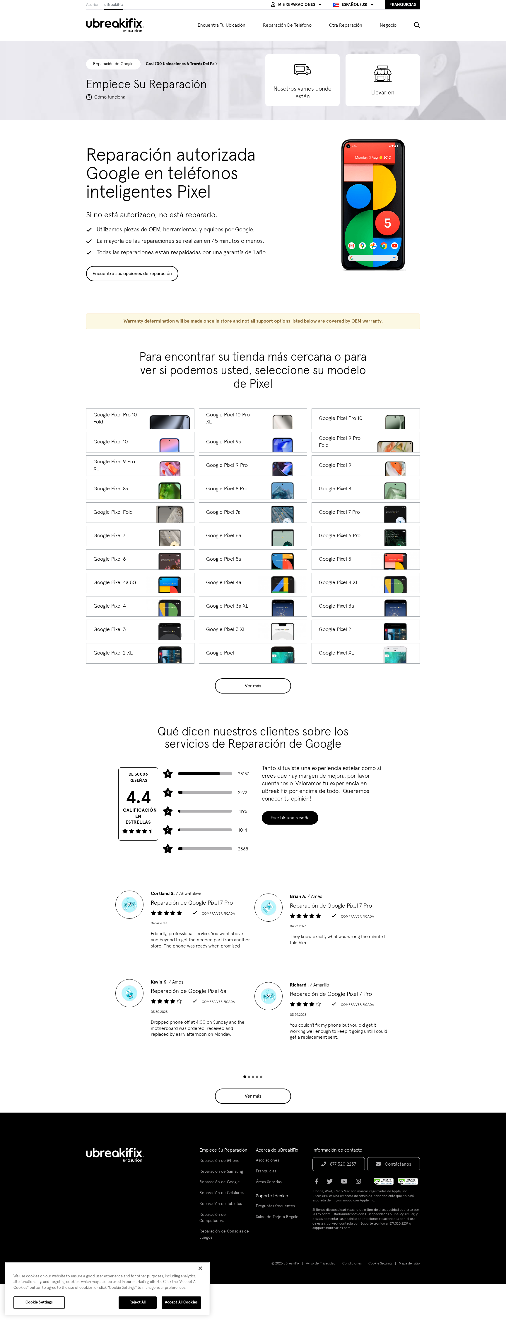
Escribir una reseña (290, 818)
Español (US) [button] (354, 5)
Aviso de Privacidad (321, 1263)
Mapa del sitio (409, 1263)
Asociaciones (267, 1160)
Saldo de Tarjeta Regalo (277, 1217)
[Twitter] (331, 1183)
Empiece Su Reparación (223, 1150)
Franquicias (266, 1171)
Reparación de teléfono (287, 25)
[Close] (200, 1268)
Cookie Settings (380, 1263)
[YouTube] (346, 1183)
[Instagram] (360, 1183)
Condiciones (352, 1263)
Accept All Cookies (181, 1302)
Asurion (93, 5)
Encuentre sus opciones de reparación (132, 273)
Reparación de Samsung (221, 1171)
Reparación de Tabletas (220, 1204)
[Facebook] (318, 1183)
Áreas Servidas (269, 1182)
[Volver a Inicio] (118, 25)
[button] (296, 4)
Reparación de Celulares (221, 1193)
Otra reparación (345, 25)
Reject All (137, 1302)
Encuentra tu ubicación (221, 25)
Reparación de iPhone (219, 1161)
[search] (412, 25)
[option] (183, 921)
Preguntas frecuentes (275, 1206)
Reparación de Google (219, 1182)
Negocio (388, 25)
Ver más (253, 686)
